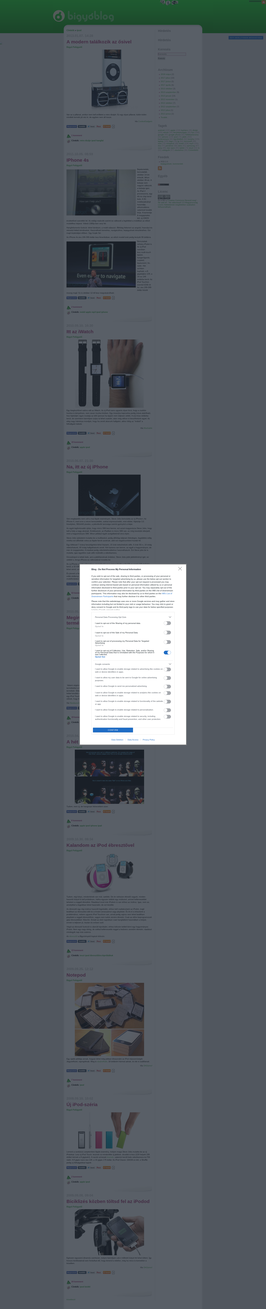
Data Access (133, 740)
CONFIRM (113, 730)
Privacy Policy (149, 740)
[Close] (181, 569)
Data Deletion (117, 740)
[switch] (167, 623)
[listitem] (133, 617)
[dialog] (133, 654)
